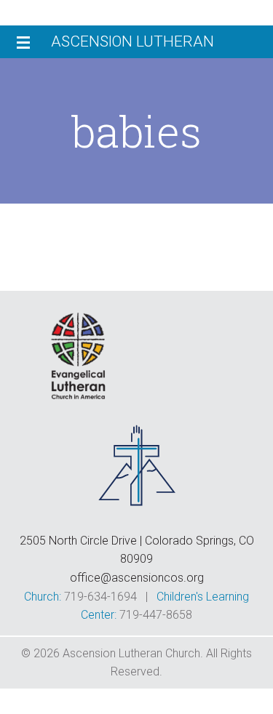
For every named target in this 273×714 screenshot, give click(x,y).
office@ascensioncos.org (137, 578)
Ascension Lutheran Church (132, 45)
